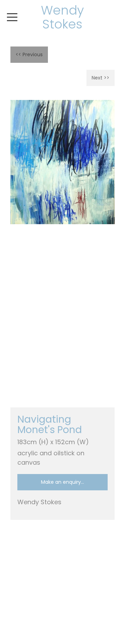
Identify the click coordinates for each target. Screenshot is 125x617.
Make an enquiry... (62, 482)
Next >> (100, 77)
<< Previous (29, 54)
